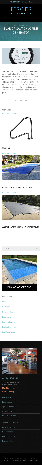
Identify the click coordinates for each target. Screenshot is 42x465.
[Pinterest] (26, 100)
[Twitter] (21, 100)
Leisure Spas (7, 402)
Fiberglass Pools (8, 427)
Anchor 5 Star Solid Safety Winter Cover (20, 227)
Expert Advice (7, 317)
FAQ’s (4, 302)
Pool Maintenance (9, 327)
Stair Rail (6, 148)
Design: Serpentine (29, 460)
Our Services (7, 411)
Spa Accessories (8, 407)
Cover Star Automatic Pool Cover (17, 187)
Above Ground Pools (10, 423)
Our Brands (6, 307)
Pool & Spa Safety (9, 332)
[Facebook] (15, 100)
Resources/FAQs (8, 436)
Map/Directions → (9, 388)
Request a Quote (27, 2)
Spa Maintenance (8, 322)
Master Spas (7, 397)
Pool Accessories (21, 26)
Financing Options (8, 312)
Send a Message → (9, 392)
